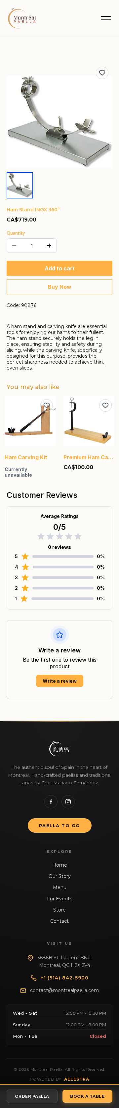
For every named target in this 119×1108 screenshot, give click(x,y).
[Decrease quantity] (14, 245)
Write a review (60, 681)
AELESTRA (76, 1079)
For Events (59, 899)
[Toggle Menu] (105, 18)
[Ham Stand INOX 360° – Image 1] (20, 185)
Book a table (87, 1096)
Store (59, 910)
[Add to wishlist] (102, 73)
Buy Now (59, 287)
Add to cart (60, 268)
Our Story (60, 876)
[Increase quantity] (49, 245)
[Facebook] (51, 801)
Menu (59, 887)
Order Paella (32, 1096)
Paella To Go (59, 825)
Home (59, 865)
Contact (59, 921)
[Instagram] (68, 801)
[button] (59, 122)
